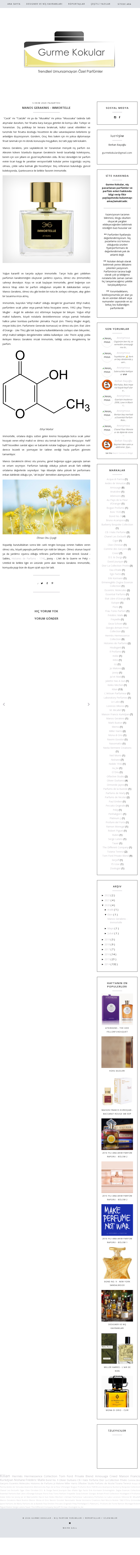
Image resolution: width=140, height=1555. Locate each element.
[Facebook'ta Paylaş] (47, 583)
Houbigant (115, 647)
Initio (115, 660)
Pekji (115, 809)
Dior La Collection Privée (115, 565)
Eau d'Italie (115, 569)
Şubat (110, 933)
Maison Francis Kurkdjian (115, 714)
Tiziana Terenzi (115, 851)
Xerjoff (115, 860)
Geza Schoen (115, 623)
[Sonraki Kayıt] (4, 704)
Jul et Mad (115, 676)
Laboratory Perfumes (115, 697)
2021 (107, 900)
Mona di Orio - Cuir (117, 1410)
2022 (107, 895)
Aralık (110, 909)
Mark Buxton (115, 722)
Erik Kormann (115, 578)
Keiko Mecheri (115, 685)
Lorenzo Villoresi (115, 706)
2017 (107, 949)
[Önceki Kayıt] (89, 704)
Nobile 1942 (115, 763)
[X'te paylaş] (42, 583)
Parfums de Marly (115, 793)
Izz (115, 664)
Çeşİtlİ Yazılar (100, 4)
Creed (115, 553)
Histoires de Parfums (115, 643)
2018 (107, 944)
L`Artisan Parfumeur (115, 693)
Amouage (115, 487)
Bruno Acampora (115, 520)
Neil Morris (115, 755)
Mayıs (111, 928)
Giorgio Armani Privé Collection (104, 1493)
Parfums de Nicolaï (115, 797)
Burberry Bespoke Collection (117, 524)
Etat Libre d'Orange (115, 598)
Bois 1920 (115, 512)
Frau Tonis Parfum (115, 611)
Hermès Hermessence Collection (34, 1476)
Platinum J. (115, 818)
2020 (107, 905)
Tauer (115, 843)
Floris (115, 606)
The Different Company (115, 847)
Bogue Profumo (115, 507)
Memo (115, 726)
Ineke (115, 655)
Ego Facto (115, 574)
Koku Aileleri (117, 1070)
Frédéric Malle (115, 615)
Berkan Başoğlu (123, 381)
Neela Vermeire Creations (117, 747)
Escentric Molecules (115, 590)
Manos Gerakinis (115, 718)
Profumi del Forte (115, 822)
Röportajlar (76, 4)
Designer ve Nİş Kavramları (44, 4)
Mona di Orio (115, 735)
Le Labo (115, 701)
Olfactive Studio (115, 776)
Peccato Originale (115, 805)
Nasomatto (115, 743)
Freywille (115, 619)
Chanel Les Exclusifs (115, 536)
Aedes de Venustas (115, 483)
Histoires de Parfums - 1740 (28, 558)
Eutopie (115, 602)
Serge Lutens (115, 839)
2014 (107, 964)
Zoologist (115, 868)
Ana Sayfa (14, 4)
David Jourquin (115, 561)
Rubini (115, 835)
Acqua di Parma (115, 479)
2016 (107, 954)
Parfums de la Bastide (115, 788)
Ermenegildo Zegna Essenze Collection (121, 1490)
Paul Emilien (115, 801)
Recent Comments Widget (123, 453)
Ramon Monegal (115, 826)
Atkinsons (115, 495)
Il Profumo (115, 651)
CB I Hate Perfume (115, 532)
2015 (107, 959)
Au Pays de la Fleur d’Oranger (56, 1487)
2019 (107, 939)
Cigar (115, 540)
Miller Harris (115, 731)
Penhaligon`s (115, 814)
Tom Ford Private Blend (115, 855)
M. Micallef (115, 710)
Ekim (110, 914)
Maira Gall (70, 1528)
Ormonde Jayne (115, 784)
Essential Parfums (115, 594)
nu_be (115, 768)
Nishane (115, 759)
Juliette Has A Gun (115, 681)
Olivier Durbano (115, 780)
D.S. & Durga (115, 557)
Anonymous (123, 337)
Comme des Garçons (115, 549)
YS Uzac (115, 864)
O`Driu (115, 772)
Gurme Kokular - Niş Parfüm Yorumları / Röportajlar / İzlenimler (74, 1518)
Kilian (115, 689)
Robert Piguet (115, 830)
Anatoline (115, 491)
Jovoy (115, 672)
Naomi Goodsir (115, 739)
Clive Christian (115, 544)
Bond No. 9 (115, 516)
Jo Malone (115, 668)
